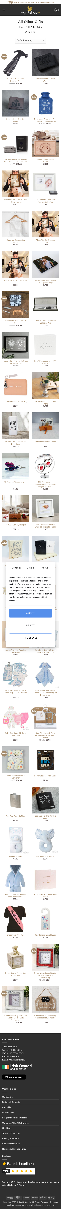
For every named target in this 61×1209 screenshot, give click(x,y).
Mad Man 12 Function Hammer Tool (15, 80)
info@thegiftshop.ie (17, 1060)
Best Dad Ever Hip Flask (15, 816)
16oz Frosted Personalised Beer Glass (16, 443)
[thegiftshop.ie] (30, 10)
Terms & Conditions (11, 1133)
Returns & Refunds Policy (14, 1149)
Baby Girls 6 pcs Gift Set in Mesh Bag (15, 734)
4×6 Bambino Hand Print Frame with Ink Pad (45, 201)
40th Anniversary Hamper (15, 525)
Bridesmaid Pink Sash (16, 935)
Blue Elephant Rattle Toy (45, 857)
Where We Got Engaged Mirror (45, 241)
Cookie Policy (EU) (11, 1143)
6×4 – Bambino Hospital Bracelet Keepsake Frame (45, 526)
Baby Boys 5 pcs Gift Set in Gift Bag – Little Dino (45, 651)
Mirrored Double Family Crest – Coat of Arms (16, 362)
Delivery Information (11, 1102)
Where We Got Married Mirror (15, 280)
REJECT (30, 625)
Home (22, 27)
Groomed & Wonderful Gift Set (15, 322)
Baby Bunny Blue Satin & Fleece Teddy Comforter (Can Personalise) (45, 692)
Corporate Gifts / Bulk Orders (15, 1123)
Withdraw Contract (14, 1077)
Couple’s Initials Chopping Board (45, 160)
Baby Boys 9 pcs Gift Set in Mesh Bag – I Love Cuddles (16, 691)
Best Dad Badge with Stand (45, 776)
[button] (3, 10)
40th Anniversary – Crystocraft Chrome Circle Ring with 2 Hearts (45, 484)
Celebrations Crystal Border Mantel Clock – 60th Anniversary (15, 1018)
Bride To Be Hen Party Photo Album (45, 896)
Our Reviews (8, 1112)
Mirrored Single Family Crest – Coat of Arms (15, 201)
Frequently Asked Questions (15, 1118)
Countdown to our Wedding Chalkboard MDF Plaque (45, 1017)
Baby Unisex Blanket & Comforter (16, 777)
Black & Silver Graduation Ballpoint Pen (45, 322)
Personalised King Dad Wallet (15, 120)
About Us (6, 1107)
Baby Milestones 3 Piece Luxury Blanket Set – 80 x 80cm (45, 735)
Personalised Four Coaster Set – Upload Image (45, 281)
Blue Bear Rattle (15, 857)
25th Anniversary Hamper (45, 442)
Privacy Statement (10, 1138)
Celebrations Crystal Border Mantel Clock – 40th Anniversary (45, 975)
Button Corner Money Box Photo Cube (15, 974)
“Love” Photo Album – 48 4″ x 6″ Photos (45, 362)
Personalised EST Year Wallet (45, 80)
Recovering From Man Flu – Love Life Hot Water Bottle (45, 120)
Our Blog (6, 1128)
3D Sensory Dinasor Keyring (15, 482)
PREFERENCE (30, 638)
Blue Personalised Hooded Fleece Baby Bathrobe (16, 896)
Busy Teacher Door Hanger (45, 935)
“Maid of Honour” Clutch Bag (15, 402)
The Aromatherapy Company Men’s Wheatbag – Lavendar (15, 160)
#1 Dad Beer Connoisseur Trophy (45, 402)
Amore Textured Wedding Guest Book (15, 651)
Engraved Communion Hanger (16, 241)
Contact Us (7, 1097)
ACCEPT (30, 613)
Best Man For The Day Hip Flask (45, 817)
